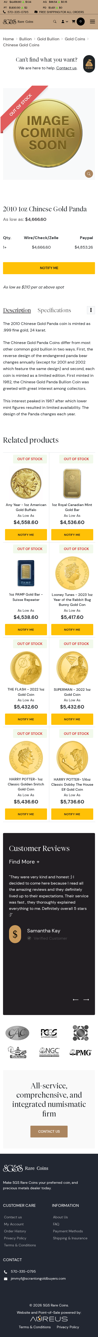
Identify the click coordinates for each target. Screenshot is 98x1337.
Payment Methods (68, 1231)
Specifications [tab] (54, 310)
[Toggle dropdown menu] (91, 310)
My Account (14, 1224)
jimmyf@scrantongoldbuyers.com (38, 1278)
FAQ (56, 1224)
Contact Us (49, 1131)
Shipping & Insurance (70, 1238)
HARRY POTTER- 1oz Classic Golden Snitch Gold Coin (26, 784)
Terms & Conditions (20, 1245)
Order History (15, 1231)
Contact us (66, 68)
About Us (60, 1217)
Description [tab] (17, 310)
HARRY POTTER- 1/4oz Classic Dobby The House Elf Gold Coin (72, 784)
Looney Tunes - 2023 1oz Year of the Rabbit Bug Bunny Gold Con (72, 599)
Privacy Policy (15, 1238)
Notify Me (49, 268)
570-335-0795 (18, 12)
